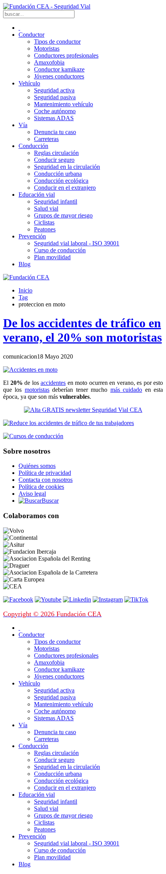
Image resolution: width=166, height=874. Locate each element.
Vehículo (29, 83)
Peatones (45, 229)
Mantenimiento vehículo (63, 104)
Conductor (31, 34)
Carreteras (46, 139)
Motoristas (46, 48)
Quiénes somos (37, 466)
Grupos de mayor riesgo (63, 215)
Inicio (25, 290)
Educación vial (37, 194)
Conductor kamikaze (59, 69)
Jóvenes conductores (59, 76)
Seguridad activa (54, 90)
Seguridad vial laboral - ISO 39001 (76, 243)
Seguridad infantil (55, 201)
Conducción (33, 146)
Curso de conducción (60, 250)
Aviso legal (32, 493)
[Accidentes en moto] (30, 369)
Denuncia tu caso (55, 132)
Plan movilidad (52, 257)
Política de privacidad (45, 472)
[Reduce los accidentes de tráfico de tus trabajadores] (83, 423)
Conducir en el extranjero (65, 187)
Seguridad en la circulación (67, 166)
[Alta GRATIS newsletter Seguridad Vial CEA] (83, 409)
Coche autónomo (55, 111)
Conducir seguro (54, 159)
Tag (23, 297)
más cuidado (126, 389)
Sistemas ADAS (54, 118)
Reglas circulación (56, 153)
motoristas (37, 389)
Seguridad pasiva (55, 97)
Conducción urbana (58, 173)
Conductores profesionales (66, 55)
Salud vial (46, 208)
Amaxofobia (49, 62)
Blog (24, 264)
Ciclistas (44, 222)
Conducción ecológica (61, 180)
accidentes (53, 382)
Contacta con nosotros (46, 479)
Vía (23, 125)
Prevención (32, 236)
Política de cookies (41, 486)
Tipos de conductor (57, 41)
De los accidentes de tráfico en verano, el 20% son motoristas (82, 330)
